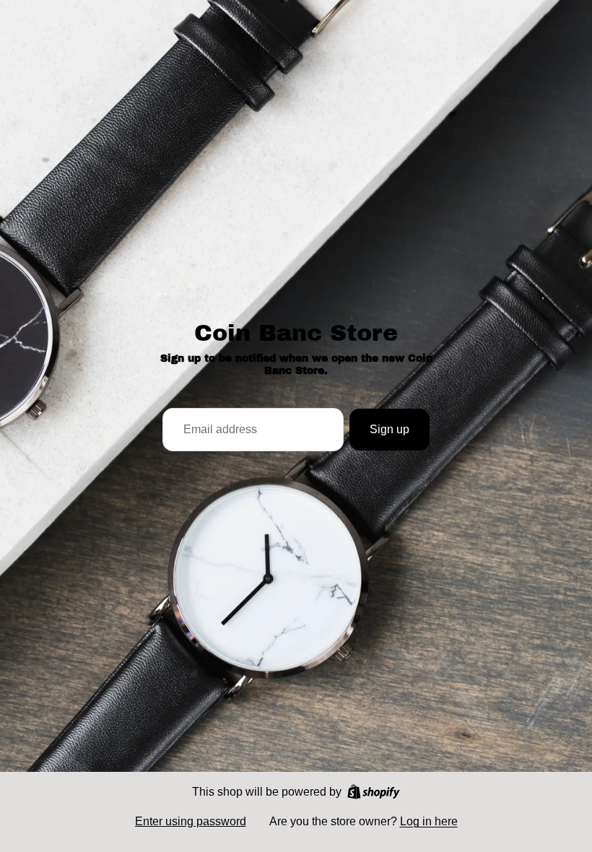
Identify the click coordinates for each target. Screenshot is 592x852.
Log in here (429, 821)
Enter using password (190, 821)
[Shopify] (373, 791)
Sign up (389, 429)
